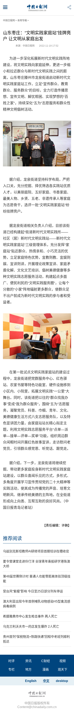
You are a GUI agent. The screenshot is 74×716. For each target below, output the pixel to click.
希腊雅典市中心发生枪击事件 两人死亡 (30, 616)
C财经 (45, 661)
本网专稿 (22, 20)
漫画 (45, 669)
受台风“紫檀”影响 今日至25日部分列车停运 (33, 591)
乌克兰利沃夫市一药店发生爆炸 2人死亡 (31, 626)
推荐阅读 (12, 538)
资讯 (28, 661)
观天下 (62, 669)
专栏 (11, 669)
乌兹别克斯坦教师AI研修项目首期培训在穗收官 (36, 551)
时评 (11, 661)
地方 (28, 669)
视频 (62, 661)
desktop (62, 681)
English (31, 681)
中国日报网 (9, 20)
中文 (46, 681)
